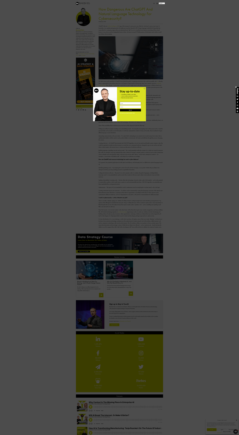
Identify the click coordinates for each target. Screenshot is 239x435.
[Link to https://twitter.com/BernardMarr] (237, 99)
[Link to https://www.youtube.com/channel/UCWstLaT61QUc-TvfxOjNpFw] (237, 108)
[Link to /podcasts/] (237, 111)
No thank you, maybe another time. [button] (127, 113)
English (161, 3)
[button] (144, 88)
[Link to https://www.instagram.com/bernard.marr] (237, 105)
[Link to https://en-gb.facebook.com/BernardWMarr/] (237, 102)
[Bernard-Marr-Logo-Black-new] (83, 2)
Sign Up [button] (130, 110)
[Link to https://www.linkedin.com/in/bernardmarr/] (237, 96)
